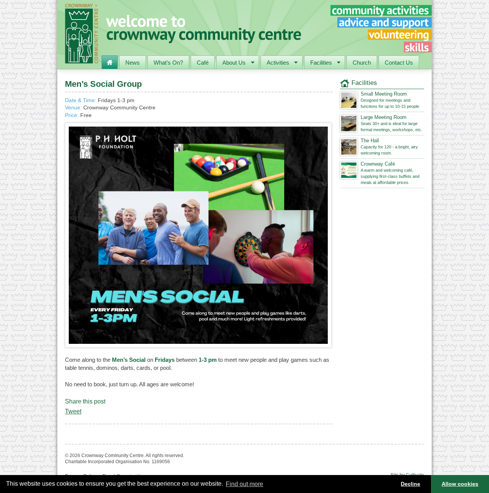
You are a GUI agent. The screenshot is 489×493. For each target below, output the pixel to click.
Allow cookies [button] (460, 484)
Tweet (73, 411)
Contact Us (399, 62)
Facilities (318, 63)
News (132, 62)
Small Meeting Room (390, 100)
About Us (231, 63)
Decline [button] (410, 484)
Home (109, 62)
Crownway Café (390, 173)
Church (362, 62)
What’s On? (168, 62)
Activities (275, 63)
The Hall (389, 146)
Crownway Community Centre (81, 33)
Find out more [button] (244, 484)
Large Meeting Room (391, 123)
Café (203, 62)
